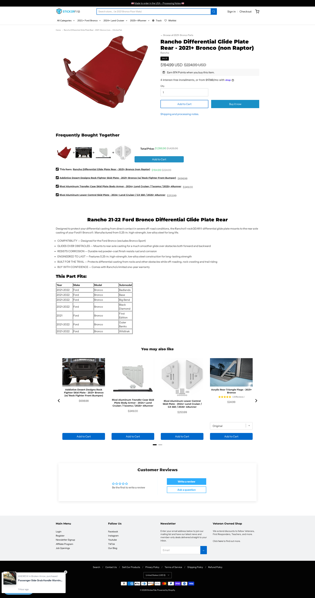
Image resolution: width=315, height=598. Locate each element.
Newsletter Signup (65, 539)
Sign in (231, 11)
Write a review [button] (186, 481)
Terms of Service (173, 567)
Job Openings (63, 548)
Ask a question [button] (186, 489)
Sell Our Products (131, 567)
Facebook (113, 531)
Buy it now (235, 104)
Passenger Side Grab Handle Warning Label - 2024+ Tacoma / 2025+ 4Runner (40, 580)
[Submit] (214, 11)
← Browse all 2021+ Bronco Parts (176, 35)
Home (58, 30)
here (220, 541)
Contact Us (111, 567)
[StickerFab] (68, 11)
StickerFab (151, 590)
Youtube (112, 539)
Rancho (164, 52)
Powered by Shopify (166, 590)
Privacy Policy (152, 567)
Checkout (246, 11)
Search (96, 567)
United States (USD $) (156, 575)
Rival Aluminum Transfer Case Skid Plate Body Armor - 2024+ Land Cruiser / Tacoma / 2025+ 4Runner (120, 186)
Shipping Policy (195, 567)
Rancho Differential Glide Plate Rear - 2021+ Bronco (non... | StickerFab (93, 30)
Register (60, 535)
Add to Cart (184, 104)
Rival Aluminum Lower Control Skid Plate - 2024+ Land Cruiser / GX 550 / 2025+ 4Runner (112, 194)
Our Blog (112, 548)
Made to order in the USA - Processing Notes (157, 3)
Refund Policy (215, 567)
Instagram (113, 535)
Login (58, 531)
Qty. (162, 86)
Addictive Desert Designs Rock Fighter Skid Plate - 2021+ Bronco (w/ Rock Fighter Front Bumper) (118, 177)
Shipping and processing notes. (179, 114)
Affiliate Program (64, 544)
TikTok (111, 544)
